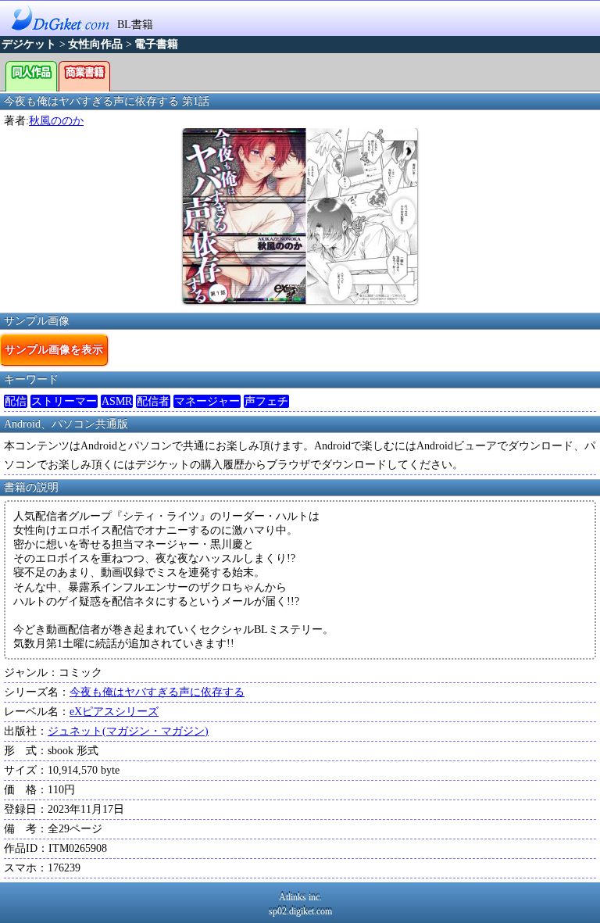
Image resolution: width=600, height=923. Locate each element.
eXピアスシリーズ (114, 711)
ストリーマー (64, 401)
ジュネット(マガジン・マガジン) (128, 731)
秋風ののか (56, 121)
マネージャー (207, 401)
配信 (16, 401)
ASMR (117, 401)
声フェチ (266, 401)
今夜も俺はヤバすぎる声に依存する (157, 692)
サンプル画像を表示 (54, 349)
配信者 (153, 401)
